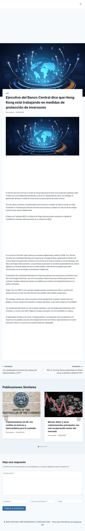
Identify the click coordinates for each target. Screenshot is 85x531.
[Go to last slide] (6, 418)
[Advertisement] (42, 27)
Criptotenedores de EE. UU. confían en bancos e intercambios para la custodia (21, 425)
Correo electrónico (39, 501)
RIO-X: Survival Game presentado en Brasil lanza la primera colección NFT (65, 370)
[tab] (38, 446)
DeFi (7, 93)
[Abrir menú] (81, 4)
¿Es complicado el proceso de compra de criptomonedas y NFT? (19, 370)
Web (60, 501)
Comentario (9, 473)
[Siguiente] (79, 418)
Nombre (7, 501)
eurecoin (11, 112)
